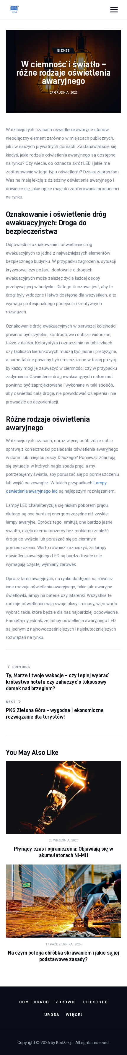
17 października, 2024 (63, 944)
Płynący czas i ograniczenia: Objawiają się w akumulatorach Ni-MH (63, 852)
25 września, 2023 (63, 840)
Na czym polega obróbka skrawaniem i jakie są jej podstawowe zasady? (63, 956)
